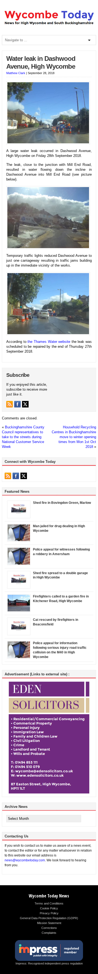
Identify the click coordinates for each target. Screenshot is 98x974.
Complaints (49, 932)
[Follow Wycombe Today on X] (25, 404)
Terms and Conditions (49, 903)
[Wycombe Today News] (49, 24)
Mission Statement (49, 923)
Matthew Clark (15, 73)
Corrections (49, 927)
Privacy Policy (49, 913)
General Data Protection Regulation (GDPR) (49, 918)
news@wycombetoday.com (25, 860)
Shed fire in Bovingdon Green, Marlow (62, 503)
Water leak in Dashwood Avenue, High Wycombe (40, 62)
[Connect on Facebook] (17, 404)
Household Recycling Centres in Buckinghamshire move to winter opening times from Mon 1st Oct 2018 (74, 437)
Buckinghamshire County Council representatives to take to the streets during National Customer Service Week (23, 437)
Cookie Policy (49, 908)
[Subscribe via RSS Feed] (9, 404)
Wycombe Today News (49, 896)
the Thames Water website (48, 342)
